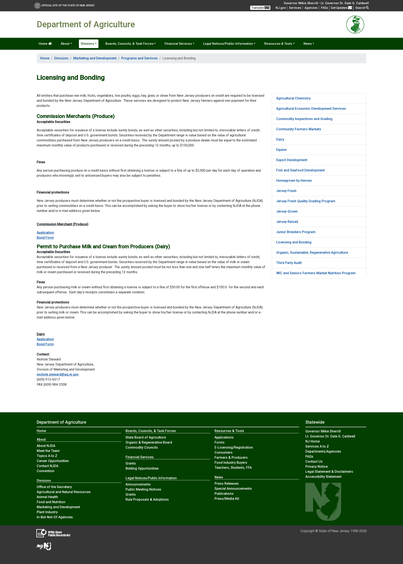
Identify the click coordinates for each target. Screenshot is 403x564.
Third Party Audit (289, 263)
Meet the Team (48, 451)
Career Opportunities (53, 461)
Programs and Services (139, 58)
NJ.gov (281, 7)
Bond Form (45, 238)
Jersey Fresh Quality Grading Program (305, 201)
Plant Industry (47, 512)
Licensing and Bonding (293, 242)
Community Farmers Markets (298, 129)
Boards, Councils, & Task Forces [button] (129, 44)
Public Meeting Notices (143, 489)
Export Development (291, 160)
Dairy (280, 139)
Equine (281, 150)
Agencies (311, 7)
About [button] (65, 44)
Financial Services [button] (178, 44)
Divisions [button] (87, 44)
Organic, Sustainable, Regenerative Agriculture (312, 253)
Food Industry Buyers (231, 463)
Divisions (61, 58)
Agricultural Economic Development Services (311, 109)
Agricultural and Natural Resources (64, 492)
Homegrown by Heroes (294, 181)
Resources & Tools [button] (278, 44)
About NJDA (46, 446)
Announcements (138, 484)
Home (43, 44)
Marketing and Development (94, 58)
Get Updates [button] (339, 7)
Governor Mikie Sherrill (323, 431)
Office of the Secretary (54, 487)
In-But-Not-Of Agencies (55, 517)
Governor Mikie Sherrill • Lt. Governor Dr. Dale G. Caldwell (326, 3)
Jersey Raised (287, 222)
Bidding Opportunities (142, 468)
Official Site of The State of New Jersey (68, 5)
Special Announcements (233, 489)
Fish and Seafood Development (300, 170)
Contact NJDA (47, 466)
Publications (224, 494)
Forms (220, 442)
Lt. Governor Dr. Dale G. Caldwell (330, 436)
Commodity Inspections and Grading (304, 119)
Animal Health (47, 497)
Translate (257, 7)
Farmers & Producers (231, 458)
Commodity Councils (142, 447)
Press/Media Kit (227, 499)
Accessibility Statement (323, 477)
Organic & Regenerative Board (149, 442)
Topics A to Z (47, 456)
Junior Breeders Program (295, 232)
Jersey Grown (287, 211)
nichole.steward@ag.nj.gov (58, 374)
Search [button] (360, 7)
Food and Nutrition (51, 502)
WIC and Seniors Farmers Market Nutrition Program (316, 273)
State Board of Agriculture (146, 437)
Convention (45, 471)
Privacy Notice (316, 467)
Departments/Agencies (323, 451)
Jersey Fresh (286, 191)
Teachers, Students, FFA (233, 468)
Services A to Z (317, 446)
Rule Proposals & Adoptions (147, 499)
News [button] (308, 44)
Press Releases (227, 484)
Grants (131, 463)
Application (45, 233)
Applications (224, 437)
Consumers (224, 452)
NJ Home (312, 441)
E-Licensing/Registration (234, 447)
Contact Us (314, 461)
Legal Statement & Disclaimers (329, 472)
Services (295, 7)
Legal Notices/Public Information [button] (228, 44)
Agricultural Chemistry (293, 98)
